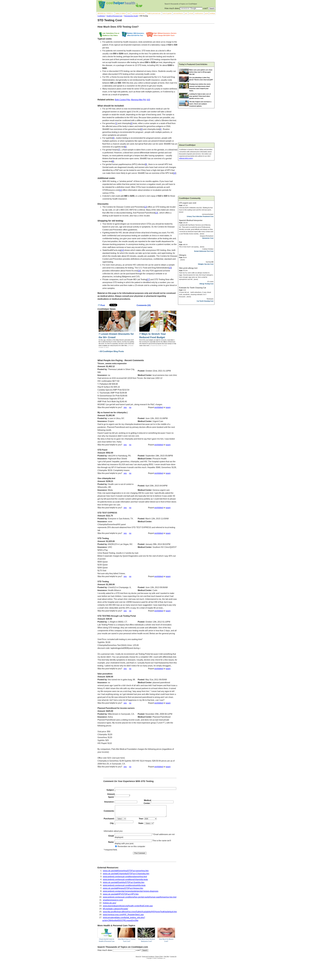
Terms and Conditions (148, 956)
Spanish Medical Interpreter (191, 220)
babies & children (121, 13)
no (130, 407)
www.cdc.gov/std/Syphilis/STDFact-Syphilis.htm (123, 882)
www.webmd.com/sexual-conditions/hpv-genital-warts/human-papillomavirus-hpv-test (139, 897)
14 (122, 250)
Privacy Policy (159, 956)
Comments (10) (144, 305)
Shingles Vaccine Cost (205, 264)
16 (139, 271)
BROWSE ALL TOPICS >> (105, 13)
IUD (148, 100)
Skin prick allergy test (188, 268)
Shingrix (182, 255)
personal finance (178, 13)
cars (129, 13)
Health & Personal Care (114, 16)
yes (125, 407)
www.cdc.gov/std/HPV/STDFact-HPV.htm (121, 894)
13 (156, 213)
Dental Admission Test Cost (203, 251)
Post (102, 305)
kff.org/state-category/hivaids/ (115, 909)
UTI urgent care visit (187, 203)
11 (120, 190)
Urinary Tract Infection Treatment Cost (200, 216)
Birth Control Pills (122, 100)
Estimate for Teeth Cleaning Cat (192, 288)
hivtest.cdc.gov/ (109, 903)
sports (207, 13)
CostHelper (101, 16)
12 (145, 207)
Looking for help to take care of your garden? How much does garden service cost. (200, 96)
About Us (138, 956)
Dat (180, 242)
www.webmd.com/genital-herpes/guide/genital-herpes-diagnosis (130, 891)
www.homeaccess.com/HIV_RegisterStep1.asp (123, 915)
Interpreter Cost (207, 238)
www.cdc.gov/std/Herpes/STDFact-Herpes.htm (123, 888)
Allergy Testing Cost (206, 284)
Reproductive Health (131, 16)
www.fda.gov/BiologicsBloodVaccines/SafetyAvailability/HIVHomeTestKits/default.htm (140, 912)
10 (174, 173)
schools (191, 13)
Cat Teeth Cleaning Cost (205, 301)
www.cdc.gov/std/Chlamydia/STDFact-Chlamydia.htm (126, 874)
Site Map (166, 956)
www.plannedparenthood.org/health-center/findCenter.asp (128, 906)
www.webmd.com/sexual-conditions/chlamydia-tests (125, 879)
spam (168, 407)
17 (148, 279)
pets (186, 13)
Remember (122, 846)
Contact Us (173, 956)
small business (199, 13)
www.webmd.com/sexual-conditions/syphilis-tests (124, 885)
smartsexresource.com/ (113, 900)
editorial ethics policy (186, 158)
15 (170, 268)
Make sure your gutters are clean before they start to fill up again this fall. (200, 72)
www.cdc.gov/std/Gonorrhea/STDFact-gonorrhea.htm (126, 871)
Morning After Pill (138, 100)
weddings (212, 13)
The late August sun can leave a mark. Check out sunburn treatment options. (200, 104)
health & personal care (154, 13)
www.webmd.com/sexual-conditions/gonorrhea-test (125, 877)
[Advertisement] (196, 44)
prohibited (158, 407)
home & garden (167, 13)
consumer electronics (138, 13)
